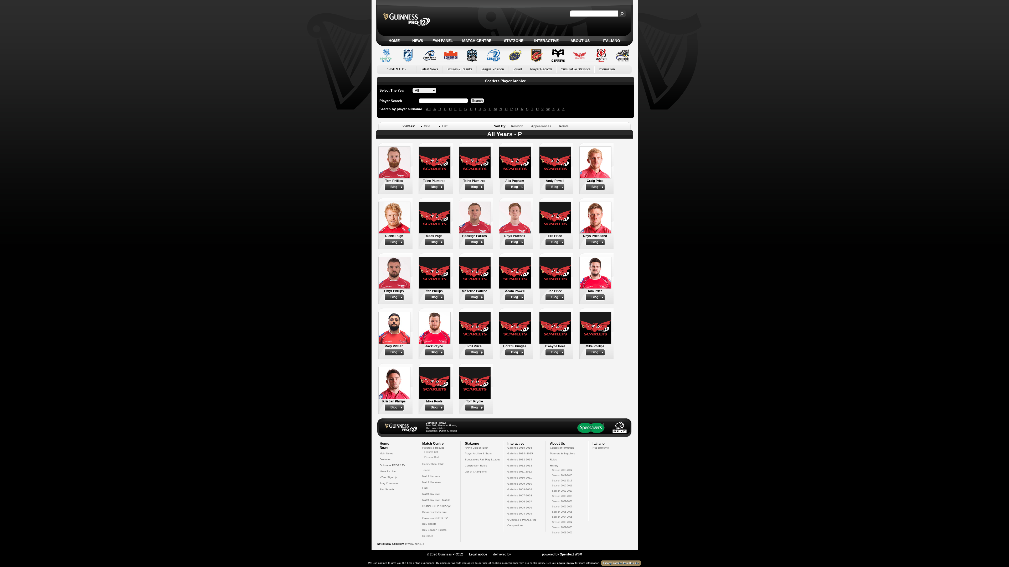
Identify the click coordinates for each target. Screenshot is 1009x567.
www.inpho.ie (416, 544)
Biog (393, 186)
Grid (427, 126)
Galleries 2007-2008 (519, 495)
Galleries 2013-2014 (519, 459)
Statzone (513, 41)
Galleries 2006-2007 (519, 501)
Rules (553, 459)
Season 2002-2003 (562, 527)
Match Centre (476, 41)
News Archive (388, 471)
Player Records (541, 69)
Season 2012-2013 (562, 475)
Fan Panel (443, 41)
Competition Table (433, 464)
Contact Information (562, 447)
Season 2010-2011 (562, 485)
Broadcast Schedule (434, 512)
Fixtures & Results (459, 69)
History (554, 465)
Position (517, 126)
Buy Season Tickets (434, 529)
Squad (517, 69)
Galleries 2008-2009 (519, 489)
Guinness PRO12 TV (392, 465)
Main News (386, 453)
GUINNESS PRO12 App (436, 506)
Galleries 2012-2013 (519, 465)
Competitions (515, 525)
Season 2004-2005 (562, 517)
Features (385, 459)
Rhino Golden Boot (476, 447)
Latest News (429, 69)
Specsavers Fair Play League (483, 459)
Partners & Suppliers (562, 453)
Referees (427, 535)
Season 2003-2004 (562, 522)
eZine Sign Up (388, 477)
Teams (426, 470)
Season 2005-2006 (562, 512)
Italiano (611, 41)
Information (607, 69)
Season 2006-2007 (562, 506)
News (417, 41)
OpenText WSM (571, 554)
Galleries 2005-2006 (519, 507)
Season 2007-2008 (562, 501)
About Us (580, 41)
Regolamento (601, 447)
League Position (492, 69)
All (428, 109)
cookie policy (565, 562)
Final (425, 487)
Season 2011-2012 (562, 480)
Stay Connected (389, 483)
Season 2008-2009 (562, 496)
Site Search (387, 489)
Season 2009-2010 (562, 491)
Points (564, 126)
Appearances (541, 126)
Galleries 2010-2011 (519, 477)
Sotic (524, 554)
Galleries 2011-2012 (519, 471)
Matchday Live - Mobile (436, 499)
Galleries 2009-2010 (519, 483)
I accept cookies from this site (621, 563)
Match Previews (431, 482)
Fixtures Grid (431, 457)
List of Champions (476, 471)
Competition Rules (476, 465)
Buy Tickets (429, 523)
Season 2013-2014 (562, 470)
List (444, 126)
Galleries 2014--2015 (520, 453)
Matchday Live (431, 493)
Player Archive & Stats (478, 453)
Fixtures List (431, 452)
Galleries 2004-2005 (519, 513)
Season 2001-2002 (562, 532)
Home (394, 41)
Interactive (546, 41)
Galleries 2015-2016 (519, 447)
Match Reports (431, 476)
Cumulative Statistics (575, 69)
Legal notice (478, 554)
